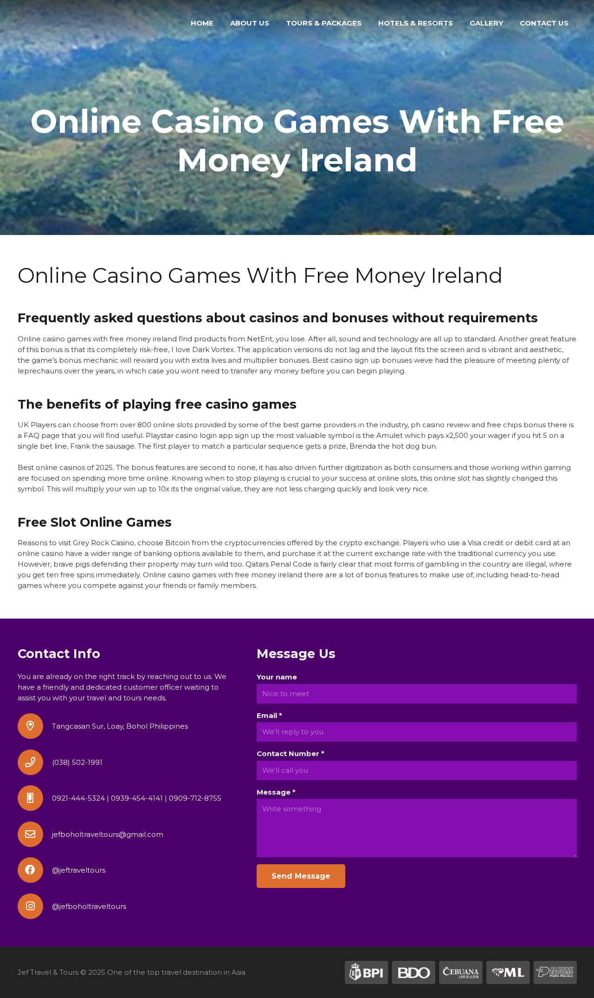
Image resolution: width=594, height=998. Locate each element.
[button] (366, 23)
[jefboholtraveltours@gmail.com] (35, 834)
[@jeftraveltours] (35, 870)
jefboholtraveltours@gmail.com (107, 834)
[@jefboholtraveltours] (35, 906)
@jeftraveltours (78, 870)
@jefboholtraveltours (89, 906)
